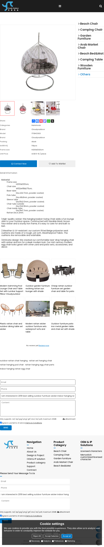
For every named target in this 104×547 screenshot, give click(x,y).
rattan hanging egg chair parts (39, 364)
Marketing (71, 541)
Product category (36, 462)
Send (5, 427)
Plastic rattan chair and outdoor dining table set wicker (11, 326)
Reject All (37, 536)
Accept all (67, 536)
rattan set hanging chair (40, 360)
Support (31, 466)
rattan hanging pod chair (12, 364)
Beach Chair (60, 451)
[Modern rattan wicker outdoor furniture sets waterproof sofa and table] (38, 309)
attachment (70, 419)
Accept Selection (51, 536)
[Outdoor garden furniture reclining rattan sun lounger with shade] (38, 271)
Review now (44, 345)
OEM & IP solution (36, 459)
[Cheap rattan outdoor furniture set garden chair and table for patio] (63, 271)
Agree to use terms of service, (22, 423)
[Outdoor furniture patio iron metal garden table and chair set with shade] (63, 309)
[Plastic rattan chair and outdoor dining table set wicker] (12, 309)
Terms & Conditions (34, 423)
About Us (31, 451)
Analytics (47, 541)
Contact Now (20, 163)
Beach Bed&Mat (62, 465)
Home (30, 448)
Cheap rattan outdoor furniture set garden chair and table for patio (62, 288)
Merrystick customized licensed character (91, 457)
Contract (32, 470)
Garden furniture (62, 458)
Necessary (35, 541)
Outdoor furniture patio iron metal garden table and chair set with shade (62, 326)
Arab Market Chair (63, 462)
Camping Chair (61, 454)
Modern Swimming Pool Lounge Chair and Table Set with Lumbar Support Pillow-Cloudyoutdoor (11, 289)
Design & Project (35, 455)
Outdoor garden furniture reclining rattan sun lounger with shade (38, 288)
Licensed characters (91, 451)
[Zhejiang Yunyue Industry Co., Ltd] (11, 6)
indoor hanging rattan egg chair (15, 368)
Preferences (59, 541)
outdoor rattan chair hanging (14, 360)
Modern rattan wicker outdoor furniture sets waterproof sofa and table (36, 327)
